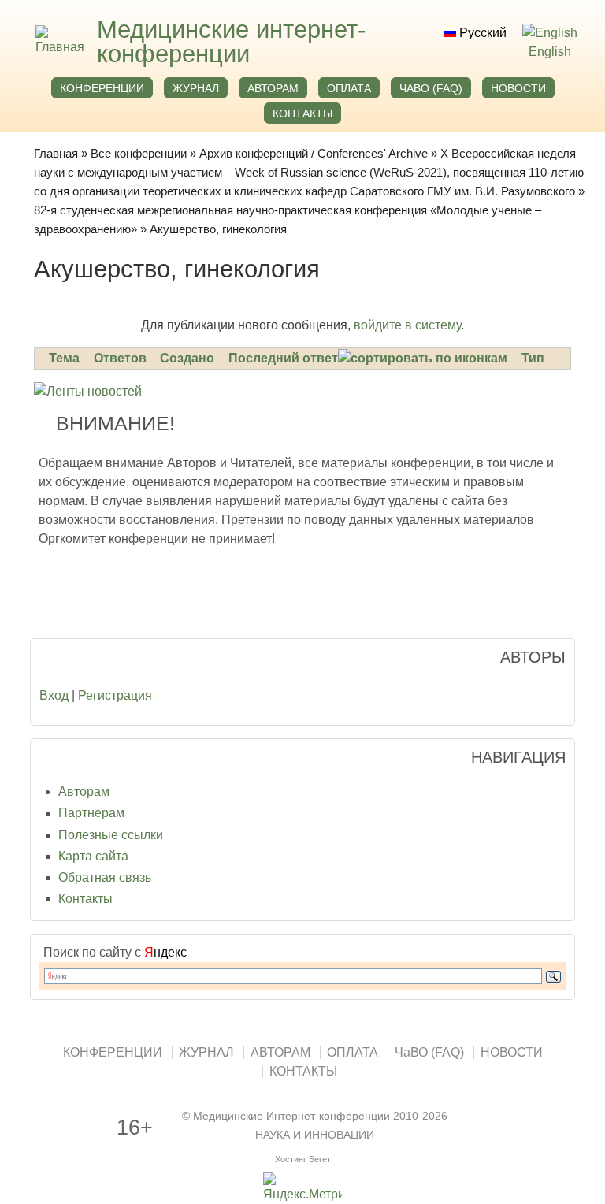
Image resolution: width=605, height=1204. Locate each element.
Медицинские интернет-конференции (231, 42)
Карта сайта (93, 856)
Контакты (85, 898)
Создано (187, 358)
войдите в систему (407, 325)
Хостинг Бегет (303, 1159)
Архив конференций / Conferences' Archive (313, 153)
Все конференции (139, 153)
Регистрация (115, 695)
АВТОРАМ (273, 88)
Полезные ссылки (110, 835)
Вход (54, 695)
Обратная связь (104, 877)
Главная (56, 153)
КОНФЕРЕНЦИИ (102, 88)
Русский (481, 32)
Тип (532, 358)
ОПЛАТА (349, 88)
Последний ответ (283, 358)
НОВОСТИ (518, 88)
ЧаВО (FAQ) (430, 88)
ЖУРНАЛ (196, 88)
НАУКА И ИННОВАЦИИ (314, 1135)
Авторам (83, 791)
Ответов (120, 358)
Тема (64, 358)
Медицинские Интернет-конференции (291, 1116)
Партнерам (91, 812)
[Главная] (58, 47)
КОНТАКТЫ (302, 113)
